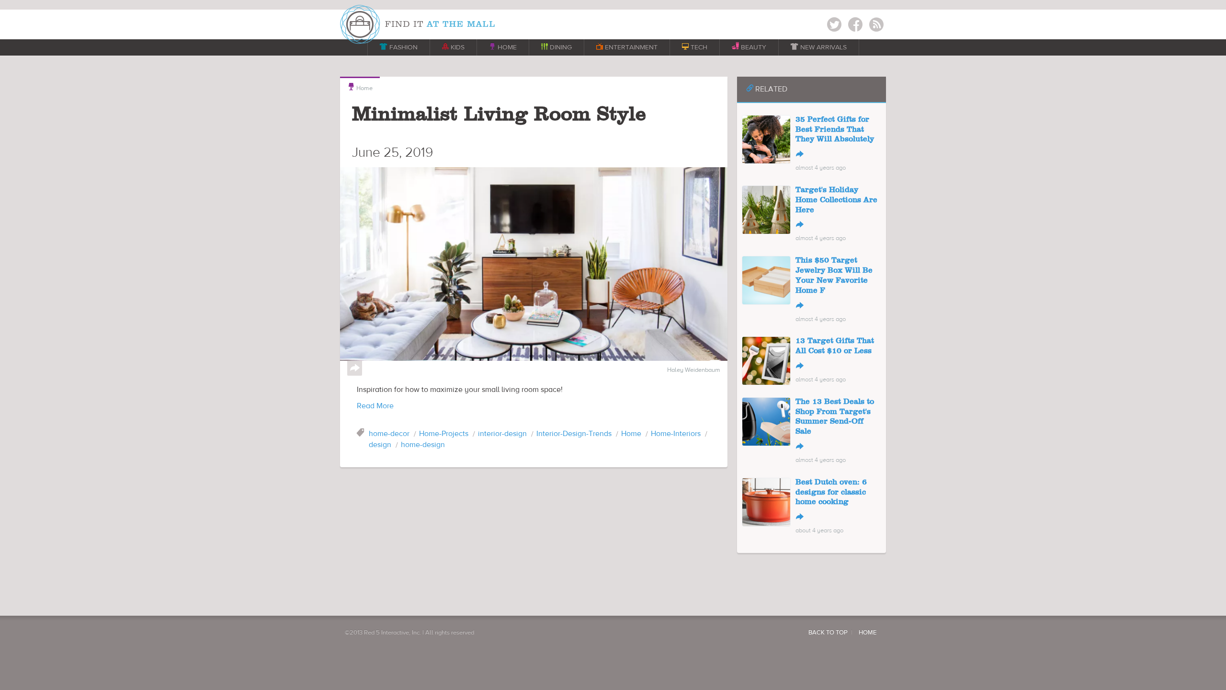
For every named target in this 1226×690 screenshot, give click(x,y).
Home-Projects (443, 433)
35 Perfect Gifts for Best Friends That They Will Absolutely (834, 130)
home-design (423, 444)
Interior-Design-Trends (574, 433)
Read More (375, 406)
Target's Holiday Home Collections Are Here (836, 200)
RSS (876, 26)
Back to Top (828, 632)
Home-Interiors (676, 433)
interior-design (502, 433)
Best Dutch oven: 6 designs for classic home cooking (831, 492)
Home (360, 87)
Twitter (834, 26)
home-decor (389, 433)
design (380, 444)
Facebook (855, 26)
